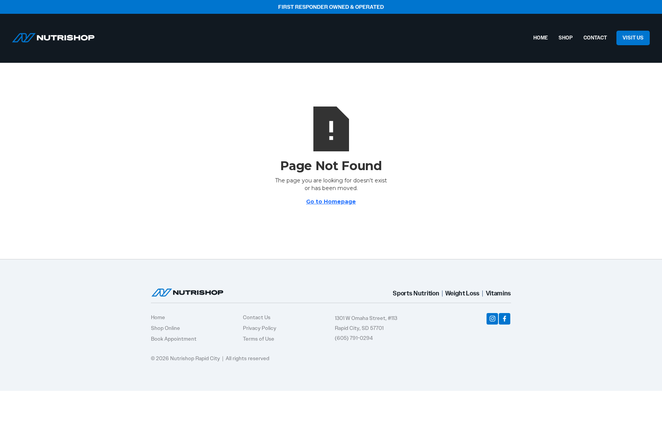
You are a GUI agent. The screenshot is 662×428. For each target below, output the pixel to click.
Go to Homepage (331, 201)
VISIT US (633, 37)
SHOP (566, 37)
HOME (540, 37)
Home (158, 317)
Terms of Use (258, 338)
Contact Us (256, 317)
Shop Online (165, 328)
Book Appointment (174, 338)
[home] (53, 36)
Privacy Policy (259, 328)
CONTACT (595, 37)
